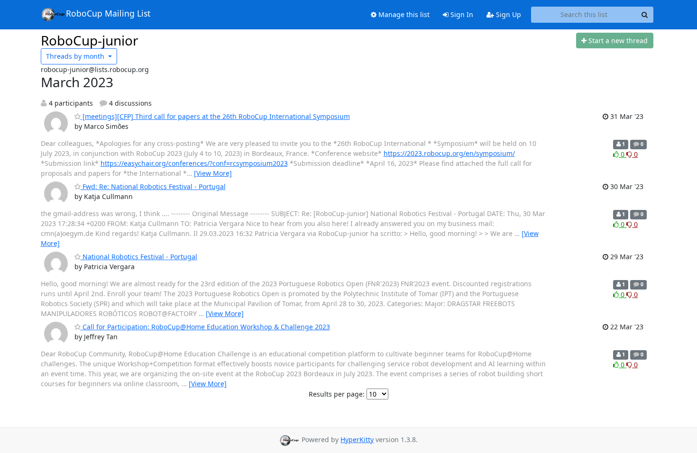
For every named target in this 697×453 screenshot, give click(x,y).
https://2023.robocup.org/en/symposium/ (449, 153)
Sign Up (507, 14)
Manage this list (403, 14)
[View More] (213, 173)
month (76, 56)
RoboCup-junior (89, 40)
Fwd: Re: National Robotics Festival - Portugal (153, 186)
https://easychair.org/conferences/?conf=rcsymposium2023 (194, 163)
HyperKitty (357, 439)
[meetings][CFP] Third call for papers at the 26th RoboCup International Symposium (215, 116)
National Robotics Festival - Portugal (139, 256)
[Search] (644, 15)
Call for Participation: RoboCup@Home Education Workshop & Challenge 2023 (205, 326)
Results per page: (337, 394)
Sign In (461, 14)
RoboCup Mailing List (108, 13)
